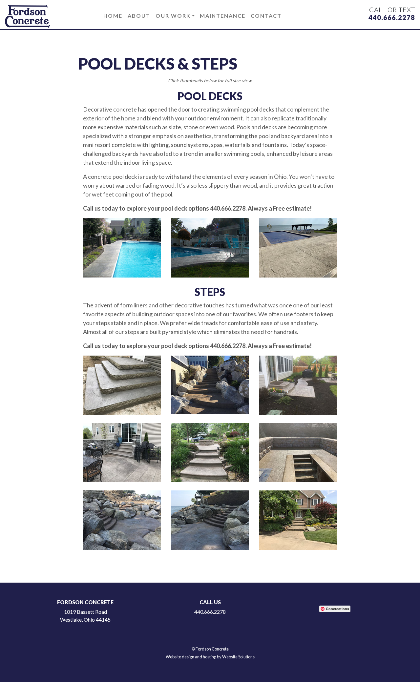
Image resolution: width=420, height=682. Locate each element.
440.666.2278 (391, 17)
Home (112, 15)
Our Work (173, 15)
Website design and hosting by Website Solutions (210, 656)
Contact (266, 15)
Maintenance (222, 15)
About (139, 15)
